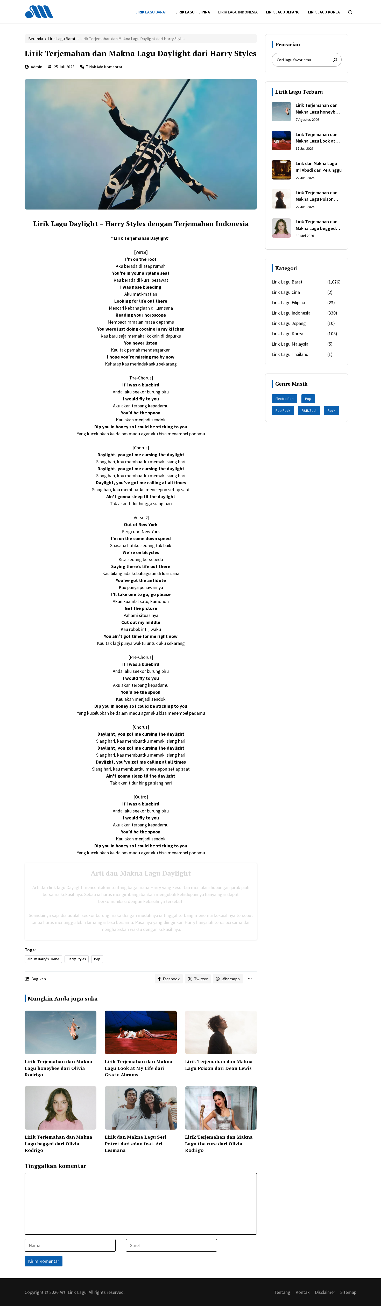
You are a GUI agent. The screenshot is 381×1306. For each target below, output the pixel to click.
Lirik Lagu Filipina (192, 12)
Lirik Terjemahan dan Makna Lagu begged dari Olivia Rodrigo (58, 1143)
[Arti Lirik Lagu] (39, 11)
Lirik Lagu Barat (151, 12)
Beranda (35, 38)
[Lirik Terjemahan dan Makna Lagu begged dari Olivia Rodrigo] (281, 229)
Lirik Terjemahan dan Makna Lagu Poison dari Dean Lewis (219, 1064)
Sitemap (348, 1292)
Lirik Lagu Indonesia (238, 12)
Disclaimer (325, 1292)
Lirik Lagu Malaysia (290, 344)
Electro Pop (285, 398)
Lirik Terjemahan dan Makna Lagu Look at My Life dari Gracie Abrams (138, 1067)
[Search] (335, 59)
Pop (97, 959)
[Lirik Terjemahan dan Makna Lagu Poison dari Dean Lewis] (281, 199)
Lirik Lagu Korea (324, 12)
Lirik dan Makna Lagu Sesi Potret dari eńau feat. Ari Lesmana (135, 1143)
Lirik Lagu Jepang (283, 12)
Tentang (282, 1292)
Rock (331, 410)
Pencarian (287, 44)
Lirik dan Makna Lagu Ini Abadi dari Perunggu (319, 166)
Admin (36, 66)
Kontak (302, 1292)
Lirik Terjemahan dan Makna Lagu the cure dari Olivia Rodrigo (219, 1143)
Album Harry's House (43, 959)
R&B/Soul (309, 410)
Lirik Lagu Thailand (290, 354)
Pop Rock (283, 410)
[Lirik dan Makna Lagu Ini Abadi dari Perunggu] (281, 170)
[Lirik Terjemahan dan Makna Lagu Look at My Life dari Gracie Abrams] (281, 141)
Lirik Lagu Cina (286, 292)
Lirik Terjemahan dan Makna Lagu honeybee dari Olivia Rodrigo (58, 1067)
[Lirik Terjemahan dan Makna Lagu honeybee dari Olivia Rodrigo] (281, 112)
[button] (350, 12)
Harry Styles (76, 959)
